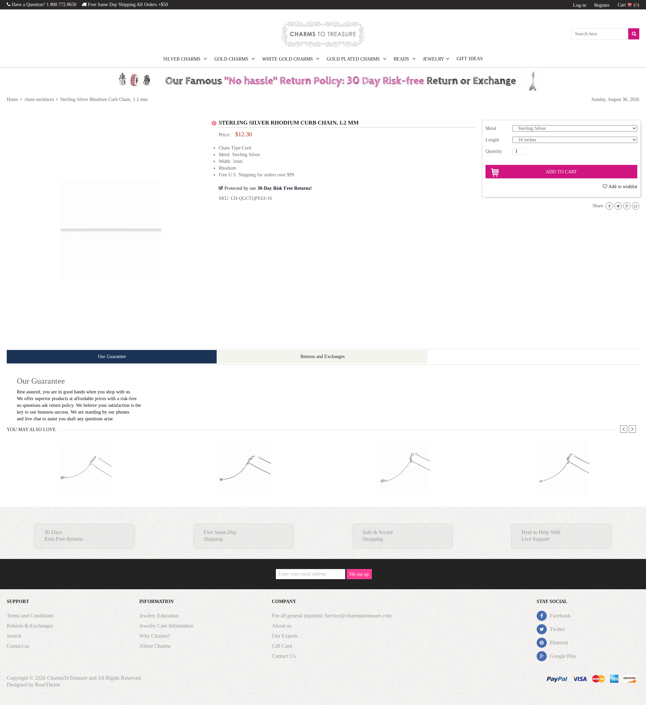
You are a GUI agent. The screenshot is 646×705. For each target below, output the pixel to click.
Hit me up (359, 574)
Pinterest (558, 642)
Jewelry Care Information (166, 626)
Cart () (628, 4)
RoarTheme (47, 685)
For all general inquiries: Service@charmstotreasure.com (332, 616)
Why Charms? (154, 636)
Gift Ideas (470, 58)
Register (602, 5)
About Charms (155, 646)
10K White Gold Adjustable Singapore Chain (403, 480)
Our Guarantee (112, 356)
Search (14, 636)
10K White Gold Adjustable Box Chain (244, 480)
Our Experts (285, 636)
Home (13, 99)
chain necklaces (39, 99)
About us (281, 626)
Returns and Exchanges (322, 356)
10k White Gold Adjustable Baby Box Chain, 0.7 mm (85, 480)
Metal (491, 128)
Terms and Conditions (30, 616)
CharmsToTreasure (67, 678)
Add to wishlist (622, 186)
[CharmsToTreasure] (323, 34)
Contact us (18, 646)
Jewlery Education (159, 616)
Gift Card (282, 646)
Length (492, 139)
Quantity (494, 151)
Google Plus (562, 656)
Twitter (556, 629)
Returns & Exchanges (30, 626)
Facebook (559, 616)
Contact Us (284, 656)
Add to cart (561, 171)
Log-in (579, 5)
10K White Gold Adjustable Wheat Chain (562, 480)
